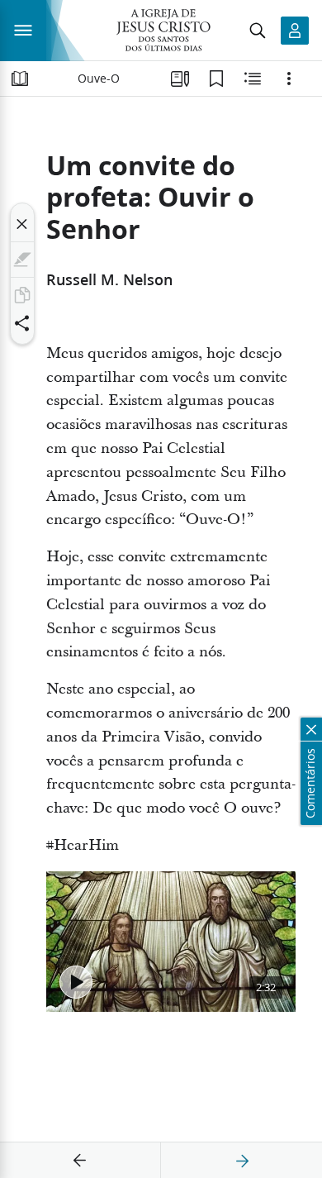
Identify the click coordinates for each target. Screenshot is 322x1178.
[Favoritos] (216, 78)
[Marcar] (22, 259)
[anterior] (80, 1160)
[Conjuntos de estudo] (180, 78)
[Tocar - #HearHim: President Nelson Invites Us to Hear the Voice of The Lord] (75, 982)
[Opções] (288, 78)
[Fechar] (22, 224)
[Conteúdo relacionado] (252, 78)
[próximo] (242, 1160)
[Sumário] (20, 78)
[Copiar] (22, 295)
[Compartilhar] (22, 323)
